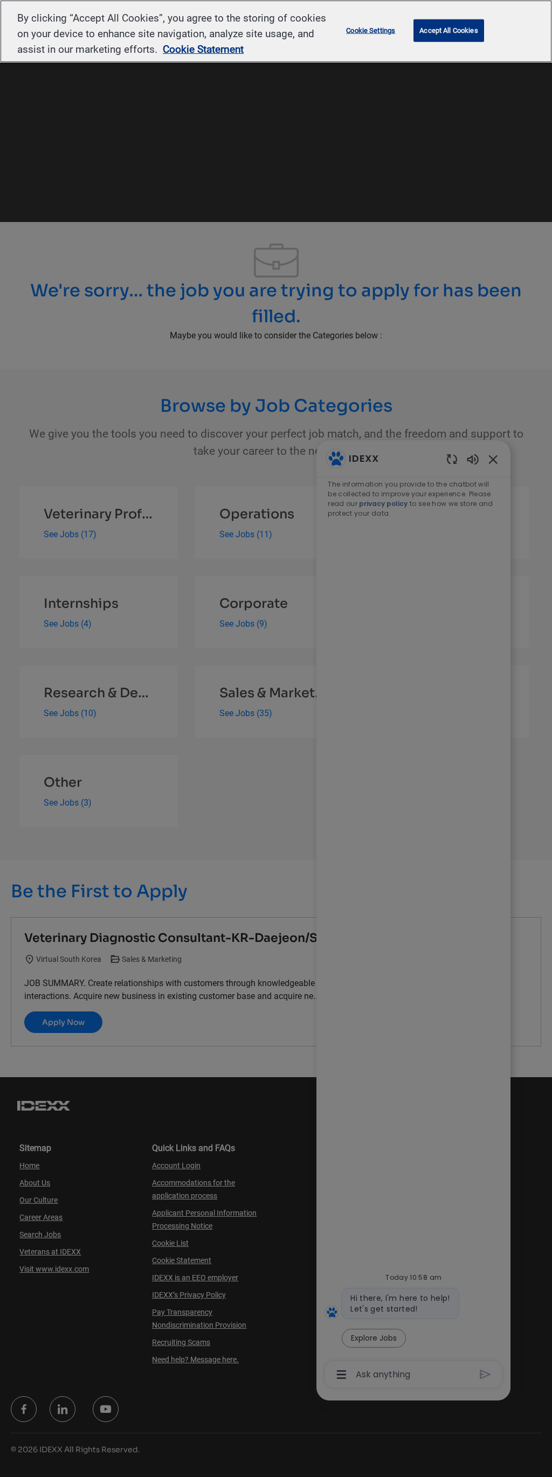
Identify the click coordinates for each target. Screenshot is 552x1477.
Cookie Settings (370, 30)
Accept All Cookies (448, 30)
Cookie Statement (203, 49)
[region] (276, 31)
